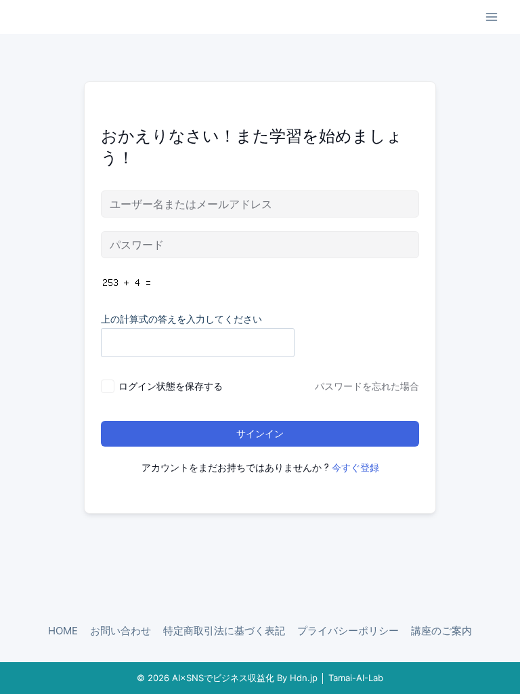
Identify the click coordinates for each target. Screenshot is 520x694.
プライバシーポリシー (348, 630)
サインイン (260, 433)
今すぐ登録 (355, 467)
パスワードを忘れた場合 (367, 386)
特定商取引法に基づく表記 (224, 630)
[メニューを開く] (491, 16)
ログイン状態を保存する (170, 386)
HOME (63, 630)
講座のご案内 (441, 630)
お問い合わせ (120, 630)
